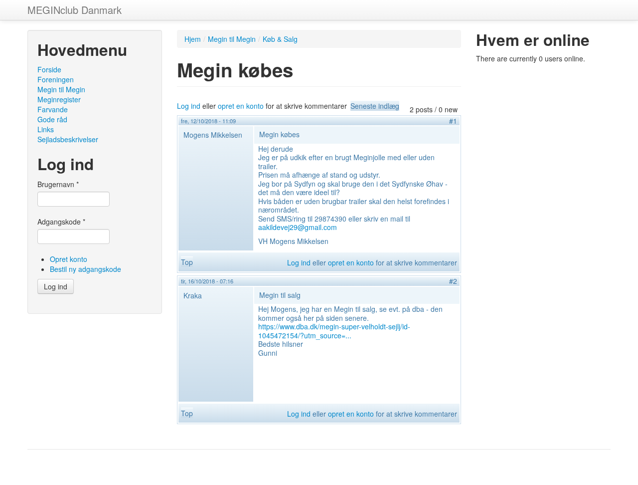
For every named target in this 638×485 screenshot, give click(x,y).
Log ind (55, 286)
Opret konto (68, 259)
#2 (453, 281)
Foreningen (55, 79)
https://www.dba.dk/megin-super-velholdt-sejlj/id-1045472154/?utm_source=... (334, 330)
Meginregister (59, 99)
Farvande (52, 109)
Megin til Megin (61, 89)
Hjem (192, 39)
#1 (453, 121)
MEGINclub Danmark (74, 9)
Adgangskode (61, 222)
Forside (49, 69)
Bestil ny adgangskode (85, 269)
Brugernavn (58, 184)
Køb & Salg (280, 39)
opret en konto (241, 106)
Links (45, 129)
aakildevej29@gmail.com (297, 227)
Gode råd (52, 119)
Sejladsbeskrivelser (67, 139)
